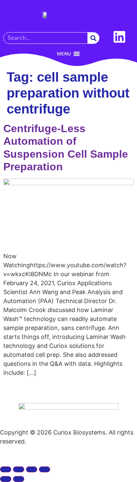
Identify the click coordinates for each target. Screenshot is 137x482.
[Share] (31, 469)
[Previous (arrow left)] (5, 479)
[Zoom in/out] (5, 469)
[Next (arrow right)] (18, 479)
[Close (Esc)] (44, 469)
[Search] (93, 38)
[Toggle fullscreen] (18, 469)
